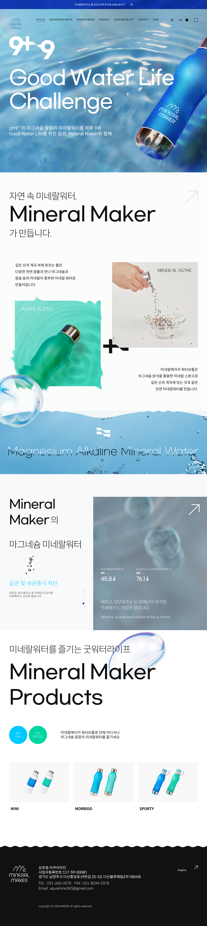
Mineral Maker (85, 19)
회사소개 (40, 19)
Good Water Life (123, 19)
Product (104, 19)
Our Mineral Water (60, 19)
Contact (143, 19)
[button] (83, 591)
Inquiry (182, 870)
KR (180, 20)
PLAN (156, 19)
